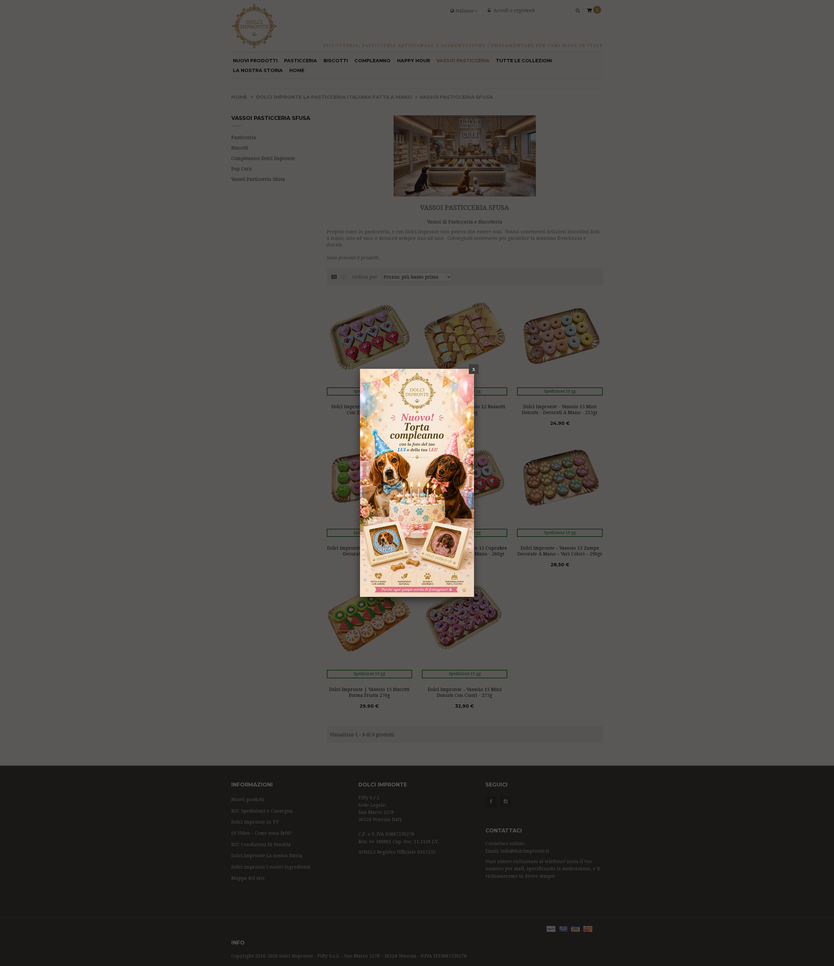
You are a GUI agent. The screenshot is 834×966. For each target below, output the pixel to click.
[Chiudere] (474, 369)
